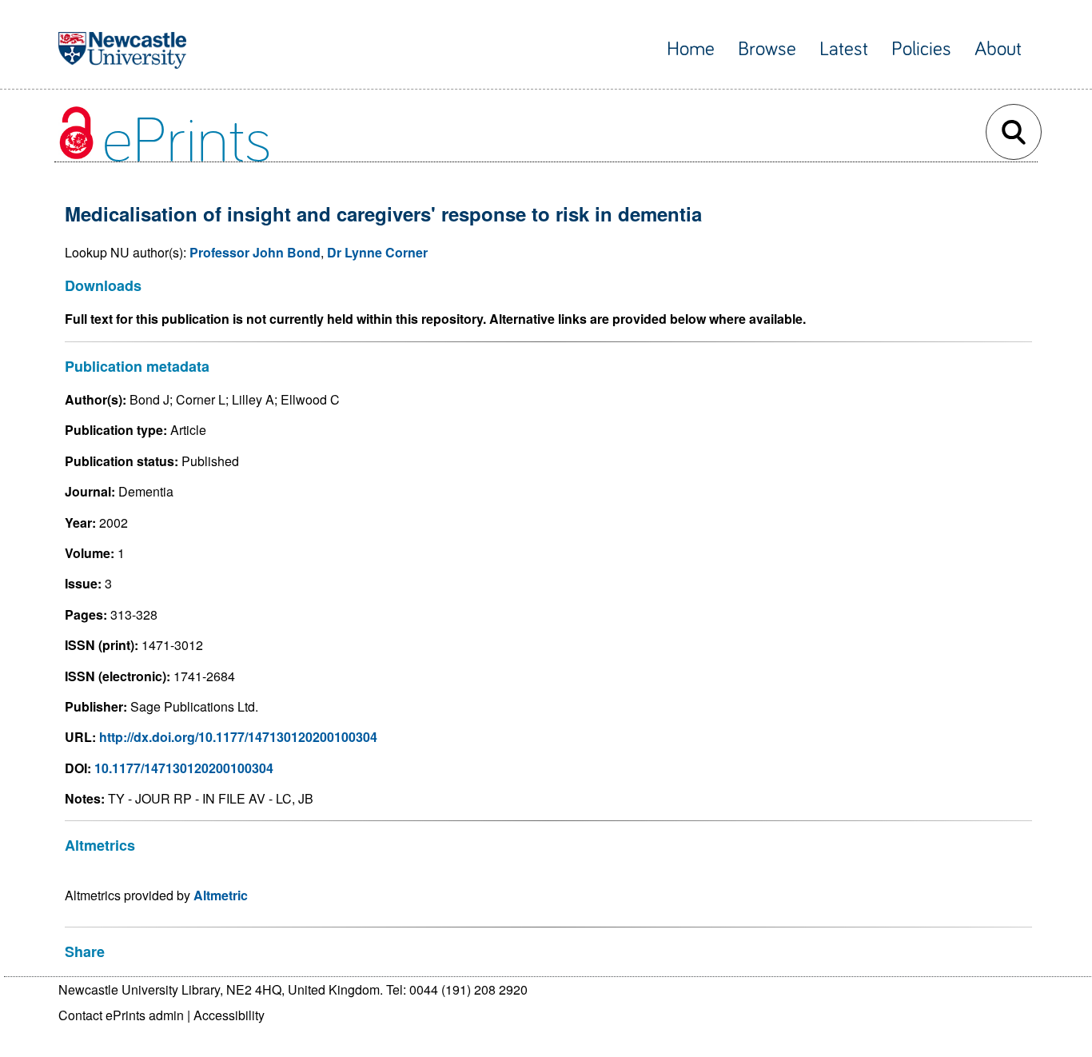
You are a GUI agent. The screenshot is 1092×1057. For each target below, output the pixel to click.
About (998, 49)
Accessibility (229, 1015)
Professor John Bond (255, 252)
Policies (921, 49)
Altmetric (220, 895)
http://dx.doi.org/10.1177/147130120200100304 (238, 737)
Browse (767, 49)
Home (691, 49)
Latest (843, 49)
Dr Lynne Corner (377, 252)
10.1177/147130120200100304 (183, 768)
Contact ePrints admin (121, 1015)
